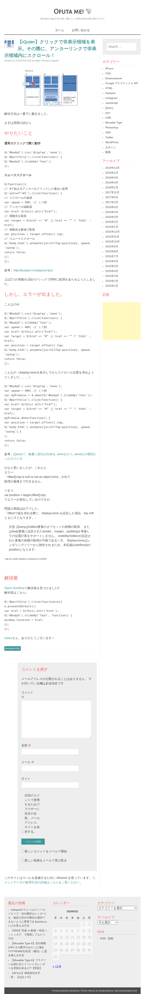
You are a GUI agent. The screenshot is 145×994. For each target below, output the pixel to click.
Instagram (111, 97)
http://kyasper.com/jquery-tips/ (33, 270)
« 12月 (57, 966)
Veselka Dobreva (106, 991)
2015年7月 (111, 256)
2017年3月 (111, 202)
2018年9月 (111, 177)
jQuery (55, 60)
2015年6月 (111, 261)
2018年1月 (111, 187)
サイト (25, 778)
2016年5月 (111, 207)
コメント (27, 695)
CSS (108, 73)
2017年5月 (111, 197)
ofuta (37, 60)
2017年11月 (112, 192)
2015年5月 (111, 266)
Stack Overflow (14, 588)
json (107, 112)
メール (27, 762)
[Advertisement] (122, 321)
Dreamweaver (113, 78)
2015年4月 (111, 271)
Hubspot (110, 93)
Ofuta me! (69, 11)
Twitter (109, 137)
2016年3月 (111, 216)
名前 (26, 745)
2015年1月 (111, 285)
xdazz (8, 638)
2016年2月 (111, 221)
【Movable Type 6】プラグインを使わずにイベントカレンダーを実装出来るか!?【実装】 (27, 964)
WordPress (112, 142)
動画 (108, 152)
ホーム (59, 30)
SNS (108, 132)
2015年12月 (112, 231)
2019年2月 (111, 172)
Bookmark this (12, 648)
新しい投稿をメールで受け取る (46, 860)
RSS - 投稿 (106, 938)
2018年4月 (111, 182)
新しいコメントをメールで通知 (46, 851)
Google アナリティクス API (121, 83)
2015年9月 (111, 246)
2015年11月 (112, 236)
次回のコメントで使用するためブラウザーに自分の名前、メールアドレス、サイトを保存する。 (32, 813)
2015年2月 (111, 280)
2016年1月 (111, 226)
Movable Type (113, 122)
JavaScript (111, 102)
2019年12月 (112, 167)
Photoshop (111, 127)
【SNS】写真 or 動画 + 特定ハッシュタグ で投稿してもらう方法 (27, 934)
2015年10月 (112, 241)
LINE (108, 117)
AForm (109, 68)
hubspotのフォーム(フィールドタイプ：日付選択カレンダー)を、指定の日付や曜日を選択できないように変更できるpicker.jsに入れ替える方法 (27, 917)
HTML (109, 88)
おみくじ (110, 147)
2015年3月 (111, 275)
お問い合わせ (81, 30)
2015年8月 (111, 251)
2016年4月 (111, 212)
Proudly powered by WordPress (65, 991)
